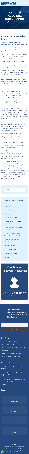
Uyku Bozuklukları (10, 245)
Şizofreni (7, 206)
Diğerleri (3, 384)
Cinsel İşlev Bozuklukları (11, 249)
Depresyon (8, 214)
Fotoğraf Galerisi (7, 356)
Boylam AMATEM (7, 345)
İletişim (20, 356)
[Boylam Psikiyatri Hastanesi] (8, 3)
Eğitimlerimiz (5, 350)
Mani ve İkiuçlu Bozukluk (11, 210)
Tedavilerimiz (18, 347)
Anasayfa (7, 22)
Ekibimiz (15, 345)
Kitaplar (25, 347)
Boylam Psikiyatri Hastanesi (17, 342)
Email (3, 322)
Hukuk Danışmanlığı (7, 347)
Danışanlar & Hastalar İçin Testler (11, 353)
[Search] (23, 190)
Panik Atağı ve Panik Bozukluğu (13, 217)
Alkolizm (7, 257)
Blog (15, 356)
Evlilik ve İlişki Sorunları (11, 253)
